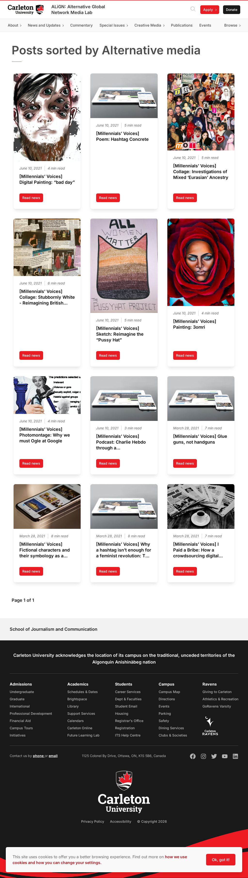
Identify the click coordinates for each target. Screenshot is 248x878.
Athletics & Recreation (220, 699)
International (20, 706)
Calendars (75, 721)
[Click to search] (193, 9)
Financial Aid (20, 721)
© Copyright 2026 (152, 821)
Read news (32, 199)
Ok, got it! (221, 859)
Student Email (126, 706)
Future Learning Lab (83, 735)
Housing (121, 713)
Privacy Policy (92, 821)
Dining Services (171, 728)
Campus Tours (21, 728)
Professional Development (31, 713)
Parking (165, 713)
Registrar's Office (129, 721)
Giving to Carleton (217, 692)
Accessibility (120, 821)
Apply (208, 9)
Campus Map (169, 692)
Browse (230, 25)
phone (39, 756)
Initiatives (18, 735)
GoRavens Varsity (216, 706)
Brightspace (77, 699)
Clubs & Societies (173, 735)
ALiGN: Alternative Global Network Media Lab (78, 9)
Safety (164, 721)
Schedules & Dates (82, 692)
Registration (125, 728)
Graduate (17, 699)
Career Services (128, 692)
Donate (231, 9)
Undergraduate (22, 692)
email (53, 756)
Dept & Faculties (128, 699)
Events (164, 706)
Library (73, 706)
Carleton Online (79, 728)
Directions (167, 699)
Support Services (81, 713)
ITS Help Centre (127, 735)
